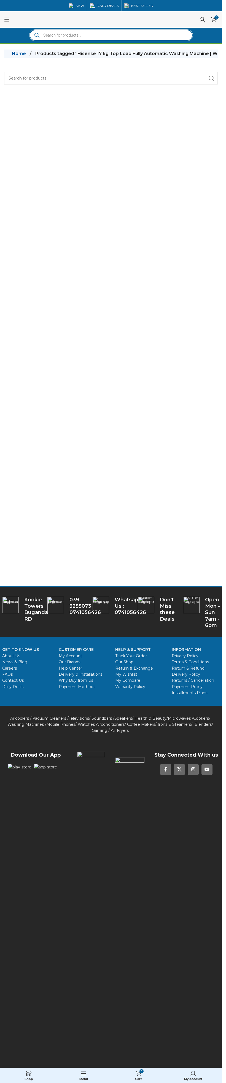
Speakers (123, 718)
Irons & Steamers (174, 724)
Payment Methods (77, 686)
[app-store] (45, 767)
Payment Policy (187, 686)
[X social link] (179, 769)
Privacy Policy (185, 655)
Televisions (79, 718)
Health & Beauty (150, 718)
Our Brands (69, 661)
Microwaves (179, 718)
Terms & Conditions (190, 661)
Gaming (99, 730)
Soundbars (102, 718)
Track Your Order (131, 655)
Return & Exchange (134, 668)
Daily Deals (12, 686)
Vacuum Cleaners (49, 718)
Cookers (201, 718)
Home (19, 53)
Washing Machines (25, 724)
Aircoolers (19, 718)
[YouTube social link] (206, 769)
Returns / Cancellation (193, 680)
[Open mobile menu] (6, 19)
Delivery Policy (186, 674)
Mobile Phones (60, 724)
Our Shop (124, 661)
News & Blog (14, 661)
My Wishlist (126, 674)
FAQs (7, 674)
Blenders (203, 724)
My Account (70, 655)
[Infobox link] (111, 606)
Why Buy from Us (76, 680)
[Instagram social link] (193, 769)
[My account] (202, 19)
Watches (86, 724)
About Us (11, 655)
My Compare (127, 680)
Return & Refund (189, 668)
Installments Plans (189, 692)
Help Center (70, 668)
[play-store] (19, 767)
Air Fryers (120, 730)
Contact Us (13, 680)
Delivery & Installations (80, 674)
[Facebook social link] (165, 769)
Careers (9, 668)
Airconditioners (110, 724)
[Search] (211, 78)
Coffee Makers (141, 724)
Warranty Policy (130, 686)
